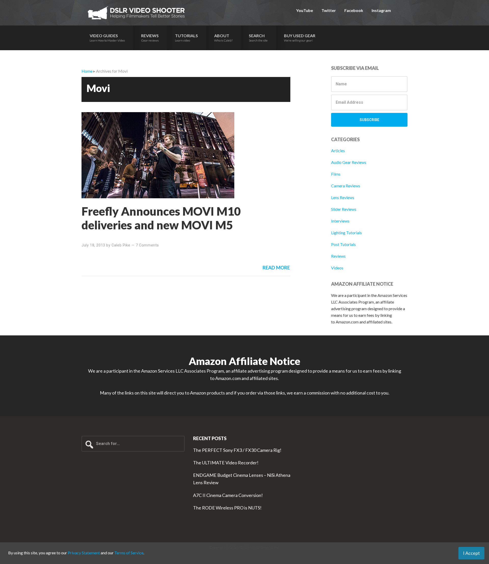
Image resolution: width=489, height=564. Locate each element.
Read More (276, 267)
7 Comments (147, 245)
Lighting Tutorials (346, 232)
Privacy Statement (84, 552)
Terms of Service (128, 552)
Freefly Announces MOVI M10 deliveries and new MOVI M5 (161, 218)
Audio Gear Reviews (348, 162)
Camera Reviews (345, 185)
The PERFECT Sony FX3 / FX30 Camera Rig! (237, 450)
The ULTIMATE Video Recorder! (226, 462)
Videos (337, 267)
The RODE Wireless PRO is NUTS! (227, 507)
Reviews (338, 256)
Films (336, 174)
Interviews (340, 220)
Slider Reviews (343, 209)
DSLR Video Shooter (136, 13)
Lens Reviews (342, 197)
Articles (338, 150)
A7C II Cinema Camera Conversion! (228, 495)
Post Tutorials (343, 244)
